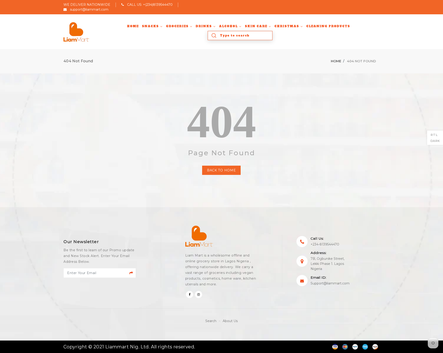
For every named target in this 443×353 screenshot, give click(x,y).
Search (211, 321)
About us (230, 321)
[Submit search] (214, 35)
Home (336, 61)
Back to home (221, 170)
